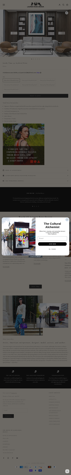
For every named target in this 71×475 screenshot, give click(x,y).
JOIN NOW (52, 244)
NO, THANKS (52, 249)
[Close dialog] (67, 219)
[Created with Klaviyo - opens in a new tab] (35, 256)
